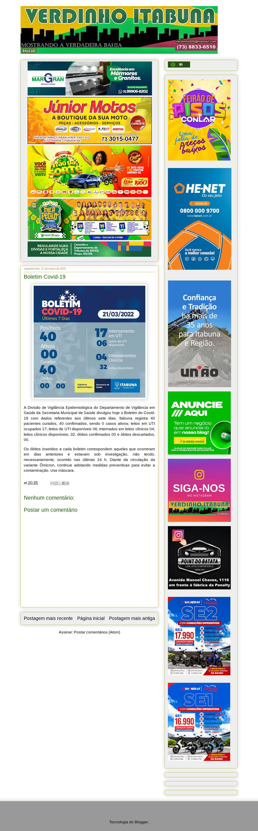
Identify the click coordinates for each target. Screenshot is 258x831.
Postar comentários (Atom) (97, 632)
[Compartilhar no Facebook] (64, 483)
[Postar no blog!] (56, 483)
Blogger (141, 822)
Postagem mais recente (48, 618)
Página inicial (91, 618)
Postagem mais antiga (132, 618)
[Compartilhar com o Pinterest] (68, 483)
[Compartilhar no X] (60, 483)
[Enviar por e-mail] (52, 483)
